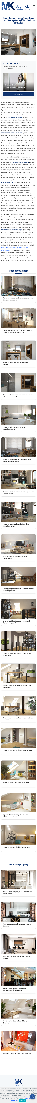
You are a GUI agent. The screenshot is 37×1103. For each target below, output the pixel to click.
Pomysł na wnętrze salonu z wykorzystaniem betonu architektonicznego (17, 460)
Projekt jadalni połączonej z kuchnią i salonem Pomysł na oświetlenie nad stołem (17, 331)
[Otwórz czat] (32, 1096)
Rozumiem (23, 1100)
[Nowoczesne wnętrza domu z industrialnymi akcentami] (18, 912)
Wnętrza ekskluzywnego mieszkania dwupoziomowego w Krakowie (14, 990)
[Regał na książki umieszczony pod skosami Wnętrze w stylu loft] (18, 609)
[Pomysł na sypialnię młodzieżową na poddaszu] (18, 738)
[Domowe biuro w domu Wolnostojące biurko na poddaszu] (18, 705)
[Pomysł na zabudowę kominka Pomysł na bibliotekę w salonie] (18, 512)
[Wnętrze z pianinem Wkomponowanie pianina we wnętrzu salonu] (18, 479)
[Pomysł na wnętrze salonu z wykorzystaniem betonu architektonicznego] (18, 447)
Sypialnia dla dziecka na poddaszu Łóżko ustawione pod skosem (15, 816)
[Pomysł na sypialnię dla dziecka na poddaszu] (18, 835)
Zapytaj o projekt (18, 94)
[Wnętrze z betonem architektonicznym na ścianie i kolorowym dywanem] (18, 286)
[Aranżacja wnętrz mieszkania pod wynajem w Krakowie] (18, 944)
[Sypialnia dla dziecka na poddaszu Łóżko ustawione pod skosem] (18, 802)
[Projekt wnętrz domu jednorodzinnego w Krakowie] (18, 1009)
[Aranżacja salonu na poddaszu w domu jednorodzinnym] (18, 544)
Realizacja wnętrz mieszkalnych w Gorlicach (17, 1053)
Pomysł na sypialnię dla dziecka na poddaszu (17, 847)
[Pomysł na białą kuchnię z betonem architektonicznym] (18, 415)
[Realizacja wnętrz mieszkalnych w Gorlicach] (18, 1041)
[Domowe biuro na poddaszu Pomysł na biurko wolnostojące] (18, 673)
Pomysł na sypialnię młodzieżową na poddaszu (17, 750)
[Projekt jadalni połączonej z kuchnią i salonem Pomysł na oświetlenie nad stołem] (18, 318)
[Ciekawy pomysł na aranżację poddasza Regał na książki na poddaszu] (18, 576)
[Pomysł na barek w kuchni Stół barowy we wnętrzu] (18, 350)
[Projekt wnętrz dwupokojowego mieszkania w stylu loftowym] (18, 879)
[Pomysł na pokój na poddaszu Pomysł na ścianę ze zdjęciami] (18, 641)
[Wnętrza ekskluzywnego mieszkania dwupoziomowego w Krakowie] (18, 976)
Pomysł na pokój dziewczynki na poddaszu (16, 782)
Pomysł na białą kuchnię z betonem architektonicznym (14, 428)
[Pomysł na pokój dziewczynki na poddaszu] (18, 770)
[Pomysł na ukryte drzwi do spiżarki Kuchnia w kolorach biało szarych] (18, 382)
